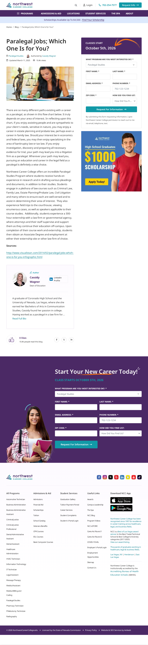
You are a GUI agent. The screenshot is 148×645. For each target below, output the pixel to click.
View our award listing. (120, 542)
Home (9, 27)
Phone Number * (121, 83)
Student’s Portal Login (69, 520)
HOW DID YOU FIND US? (124, 95)
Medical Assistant (13, 585)
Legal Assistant (12, 575)
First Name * (92, 71)
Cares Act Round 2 (94, 536)
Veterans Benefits (40, 526)
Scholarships (38, 510)
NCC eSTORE (92, 526)
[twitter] (64, 339)
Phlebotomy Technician (15, 611)
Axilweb (127, 630)
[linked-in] (71, 339)
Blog (17, 27)
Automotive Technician (15, 499)
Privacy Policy (91, 630)
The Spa (115, 13)
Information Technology (16, 564)
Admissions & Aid (51, 13)
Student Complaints (68, 515)
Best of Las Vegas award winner (124, 532)
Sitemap (90, 562)
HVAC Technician (13, 558)
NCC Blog (91, 515)
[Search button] (75, 5)
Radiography (11, 616)
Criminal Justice (12, 519)
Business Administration (16, 504)
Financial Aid (38, 504)
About (129, 13)
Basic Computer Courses (43, 542)
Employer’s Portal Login (97, 547)
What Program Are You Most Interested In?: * (109, 59)
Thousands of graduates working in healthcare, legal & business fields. (125, 548)
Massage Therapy (13, 580)
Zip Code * (91, 95)
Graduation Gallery (67, 499)
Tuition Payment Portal (69, 504)
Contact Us (91, 567)
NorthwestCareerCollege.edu (25, 630)
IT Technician (11, 569)
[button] (125, 101)
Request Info (128, 5)
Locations (73, 13)
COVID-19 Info (93, 542)
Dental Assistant (12, 544)
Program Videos (93, 520)
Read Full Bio (19, 318)
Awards (90, 499)
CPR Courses (38, 531)
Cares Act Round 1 (94, 531)
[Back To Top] (8, 629)
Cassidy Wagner (49, 56)
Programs (27, 13)
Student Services (95, 13)
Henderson (129, 554)
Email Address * (94, 83)
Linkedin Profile (58, 279)
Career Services (66, 510)
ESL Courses (38, 536)
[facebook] (56, 339)
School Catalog (39, 520)
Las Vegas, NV (116, 554)
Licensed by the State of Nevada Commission (61, 630)
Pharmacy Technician (15, 605)
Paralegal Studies (13, 600)
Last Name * (119, 71)
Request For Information (110, 109)
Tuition (36, 515)
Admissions (38, 499)
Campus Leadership (95, 504)
